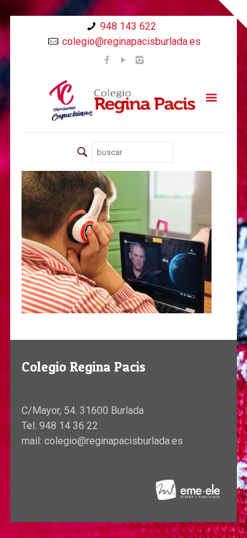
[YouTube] (123, 60)
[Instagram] (139, 60)
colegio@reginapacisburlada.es (131, 41)
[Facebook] (106, 60)
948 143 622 (128, 26)
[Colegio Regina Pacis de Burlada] (124, 100)
